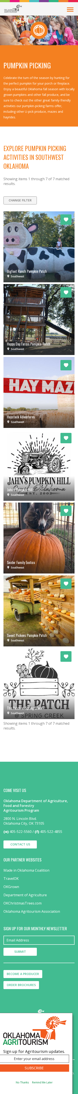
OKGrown (11, 886)
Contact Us (20, 844)
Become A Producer (23, 974)
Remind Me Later (42, 1082)
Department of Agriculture (25, 895)
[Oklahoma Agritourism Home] (13, 8)
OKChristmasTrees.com (22, 903)
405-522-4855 (51, 831)
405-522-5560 (21, 831)
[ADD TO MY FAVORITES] (66, 219)
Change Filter (20, 200)
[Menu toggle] (70, 9)
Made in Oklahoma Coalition (26, 870)
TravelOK (11, 878)
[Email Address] (39, 940)
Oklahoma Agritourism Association (31, 911)
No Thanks (22, 1082)
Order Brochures (21, 985)
